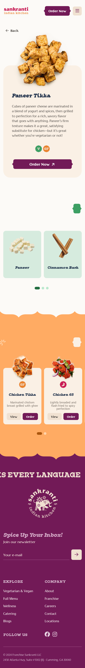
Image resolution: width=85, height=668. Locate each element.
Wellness (9, 606)
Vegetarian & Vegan (18, 591)
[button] (37, 288)
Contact (50, 613)
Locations (52, 621)
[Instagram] (55, 634)
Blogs (7, 621)
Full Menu (10, 598)
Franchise (52, 598)
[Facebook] (47, 634)
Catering (9, 613)
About (49, 591)
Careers (50, 606)
